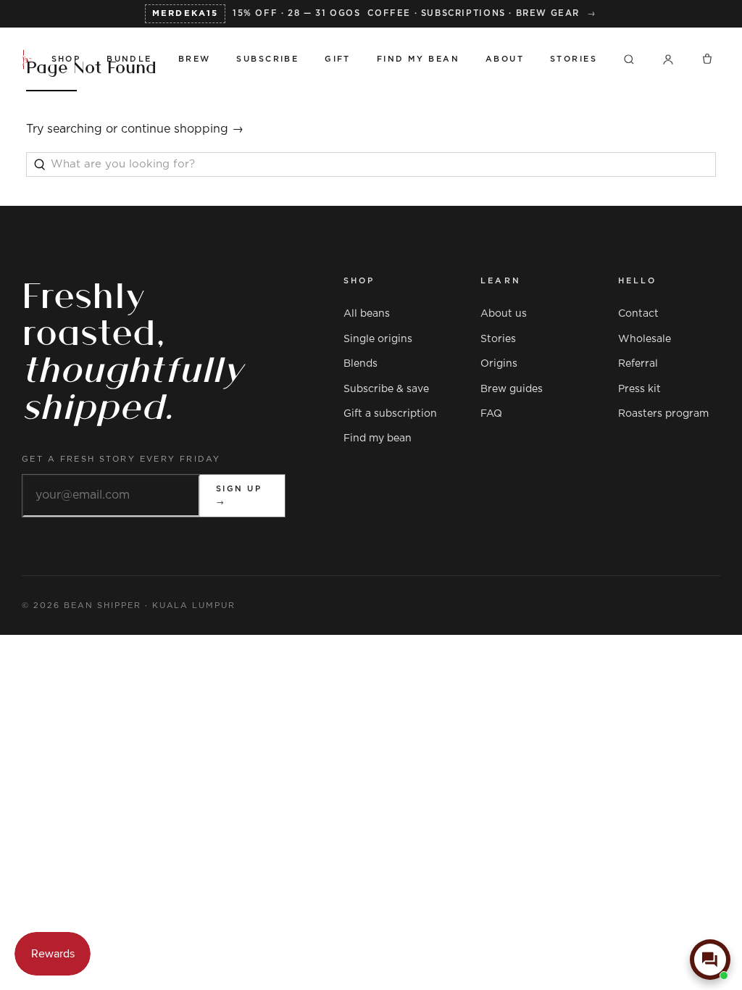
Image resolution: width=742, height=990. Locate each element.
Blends (360, 364)
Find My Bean (418, 59)
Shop (66, 59)
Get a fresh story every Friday (121, 459)
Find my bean (377, 438)
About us (503, 314)
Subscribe (267, 59)
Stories (573, 59)
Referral (638, 364)
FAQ (491, 414)
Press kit (639, 389)
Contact (638, 314)
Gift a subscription (390, 414)
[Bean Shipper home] (27, 59)
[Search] (629, 59)
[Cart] (707, 59)
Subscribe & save (386, 389)
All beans (366, 314)
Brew (194, 59)
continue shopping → (182, 129)
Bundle (129, 59)
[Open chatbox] (710, 959)
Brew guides (511, 389)
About (504, 59)
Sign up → (239, 495)
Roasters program (663, 414)
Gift (338, 59)
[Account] (668, 59)
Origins (498, 364)
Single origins (377, 339)
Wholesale (644, 339)
